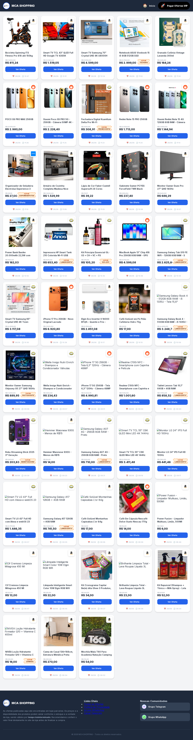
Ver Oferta (20, 69)
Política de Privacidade (97, 707)
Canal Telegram (93, 713)
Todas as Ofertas (93, 704)
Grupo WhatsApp (94, 710)
